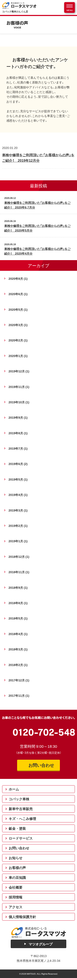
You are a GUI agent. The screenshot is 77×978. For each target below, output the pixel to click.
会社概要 (15, 887)
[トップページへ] (38, 932)
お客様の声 (17, 867)
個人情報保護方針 (22, 916)
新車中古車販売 (21, 808)
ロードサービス (21, 838)
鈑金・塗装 (17, 828)
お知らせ (15, 858)
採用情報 (15, 897)
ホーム (14, 789)
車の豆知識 (17, 877)
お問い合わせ (19, 848)
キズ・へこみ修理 (22, 818)
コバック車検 (19, 799)
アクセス (15, 907)
